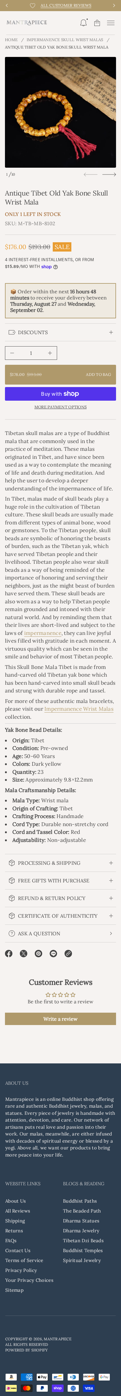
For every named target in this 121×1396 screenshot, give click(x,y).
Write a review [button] (60, 1019)
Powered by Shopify (26, 1350)
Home (11, 39)
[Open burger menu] (110, 23)
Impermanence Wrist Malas (79, 708)
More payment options (60, 407)
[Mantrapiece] (27, 22)
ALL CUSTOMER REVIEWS (66, 5)
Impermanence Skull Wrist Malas (65, 39)
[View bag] (97, 23)
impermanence (42, 633)
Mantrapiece (57, 1339)
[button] (83, 23)
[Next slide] (109, 174)
